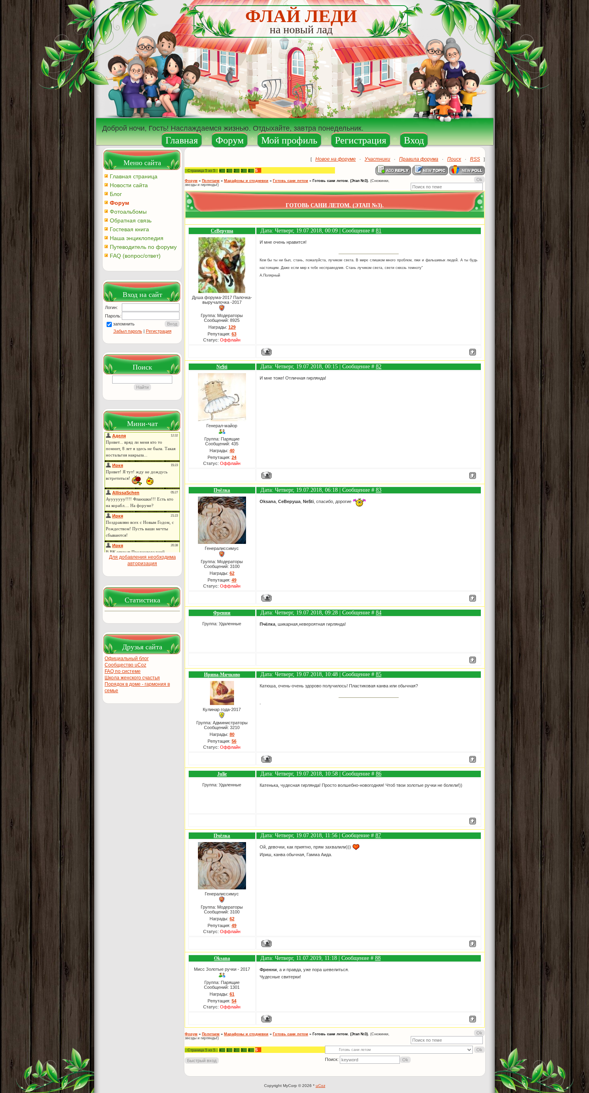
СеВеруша (222, 231)
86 (378, 774)
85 (378, 674)
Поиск (454, 159)
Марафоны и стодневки (246, 181)
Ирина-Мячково (222, 674)
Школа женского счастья (132, 678)
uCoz (320, 1085)
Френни (221, 613)
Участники (377, 159)
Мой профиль (289, 140)
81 (378, 231)
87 (378, 835)
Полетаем (211, 181)
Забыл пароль (127, 331)
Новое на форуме (335, 159)
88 (378, 958)
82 (378, 367)
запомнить (124, 323)
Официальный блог (127, 658)
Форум (230, 140)
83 (378, 490)
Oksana (222, 958)
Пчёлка (222, 490)
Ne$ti (221, 367)
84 (378, 613)
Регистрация (360, 140)
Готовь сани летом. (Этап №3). (341, 181)
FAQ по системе (123, 671)
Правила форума (418, 159)
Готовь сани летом (290, 181)
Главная (181, 140)
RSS (475, 159)
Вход (414, 140)
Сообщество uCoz (125, 665)
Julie (222, 774)
